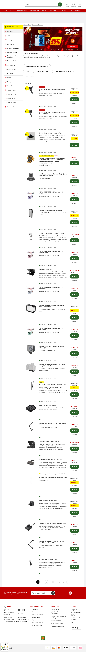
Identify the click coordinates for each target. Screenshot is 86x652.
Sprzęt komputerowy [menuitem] (13, 86)
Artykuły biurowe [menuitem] (12, 40)
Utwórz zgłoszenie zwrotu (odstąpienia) (59, 617)
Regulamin (35, 620)
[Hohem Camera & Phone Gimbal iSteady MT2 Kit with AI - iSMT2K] (30, 113)
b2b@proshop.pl (22, 621)
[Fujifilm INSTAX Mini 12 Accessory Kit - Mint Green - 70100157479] (30, 331)
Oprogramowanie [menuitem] (12, 82)
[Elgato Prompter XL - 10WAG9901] (30, 272)
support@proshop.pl (23, 619)
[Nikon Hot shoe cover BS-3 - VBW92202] (30, 408)
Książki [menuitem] (9, 77)
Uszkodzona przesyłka (58, 626)
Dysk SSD (44, 10)
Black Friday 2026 (37, 625)
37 (64, 582)
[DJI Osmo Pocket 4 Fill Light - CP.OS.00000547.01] (30, 562)
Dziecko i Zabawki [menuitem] (12, 52)
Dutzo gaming (78, 10)
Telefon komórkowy (22, 10)
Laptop (5, 10)
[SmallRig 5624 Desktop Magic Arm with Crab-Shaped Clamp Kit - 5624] (30, 544)
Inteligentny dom (34, 10)
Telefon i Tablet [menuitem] (11, 90)
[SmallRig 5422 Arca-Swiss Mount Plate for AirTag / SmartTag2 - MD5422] (30, 367)
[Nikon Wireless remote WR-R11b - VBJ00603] (30, 503)
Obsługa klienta (36, 617)
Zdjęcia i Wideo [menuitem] (11, 98)
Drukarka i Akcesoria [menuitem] (13, 48)
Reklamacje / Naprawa (38, 614)
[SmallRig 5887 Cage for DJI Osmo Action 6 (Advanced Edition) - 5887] (30, 308)
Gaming (12, 10)
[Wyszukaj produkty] (60, 4)
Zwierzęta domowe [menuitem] (12, 107)
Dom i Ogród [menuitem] (10, 44)
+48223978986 (21, 617)
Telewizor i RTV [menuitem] (11, 94)
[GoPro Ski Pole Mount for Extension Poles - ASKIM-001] (30, 385)
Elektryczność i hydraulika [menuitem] (11, 56)
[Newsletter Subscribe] (53, 593)
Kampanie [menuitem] (10, 31)
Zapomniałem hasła (57, 623)
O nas (73, 623)
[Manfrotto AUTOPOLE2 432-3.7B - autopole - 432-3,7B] (30, 480)
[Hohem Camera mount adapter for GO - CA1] (30, 136)
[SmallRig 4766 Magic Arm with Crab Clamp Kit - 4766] (30, 426)
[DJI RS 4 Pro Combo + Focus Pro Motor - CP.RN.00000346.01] (30, 236)
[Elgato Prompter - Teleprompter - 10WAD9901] (30, 444)
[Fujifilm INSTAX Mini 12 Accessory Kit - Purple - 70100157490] (30, 195)
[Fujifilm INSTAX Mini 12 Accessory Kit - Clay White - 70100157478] (30, 290)
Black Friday (53, 10)
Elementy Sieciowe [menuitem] (12, 61)
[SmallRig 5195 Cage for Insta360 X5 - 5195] (30, 213)
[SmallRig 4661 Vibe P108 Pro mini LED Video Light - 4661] (30, 349)
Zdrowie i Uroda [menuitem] (11, 102)
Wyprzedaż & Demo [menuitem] (12, 26)
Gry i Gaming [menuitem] (11, 65)
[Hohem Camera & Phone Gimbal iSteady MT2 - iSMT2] (30, 90)
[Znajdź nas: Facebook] (70, 593)
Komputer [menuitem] (10, 73)
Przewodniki (35, 609)
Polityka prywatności (37, 623)
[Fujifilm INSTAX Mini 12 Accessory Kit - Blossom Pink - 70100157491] (30, 254)
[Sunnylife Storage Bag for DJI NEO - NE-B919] (30, 462)
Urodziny (63, 10)
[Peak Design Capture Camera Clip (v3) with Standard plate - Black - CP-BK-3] (30, 177)
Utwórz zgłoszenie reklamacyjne (57, 612)
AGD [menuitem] (8, 36)
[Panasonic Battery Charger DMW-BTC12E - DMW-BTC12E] (30, 526)
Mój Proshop (55, 609)
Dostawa (34, 612)
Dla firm (70, 10)
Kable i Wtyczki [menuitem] (11, 69)
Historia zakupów (56, 621)
